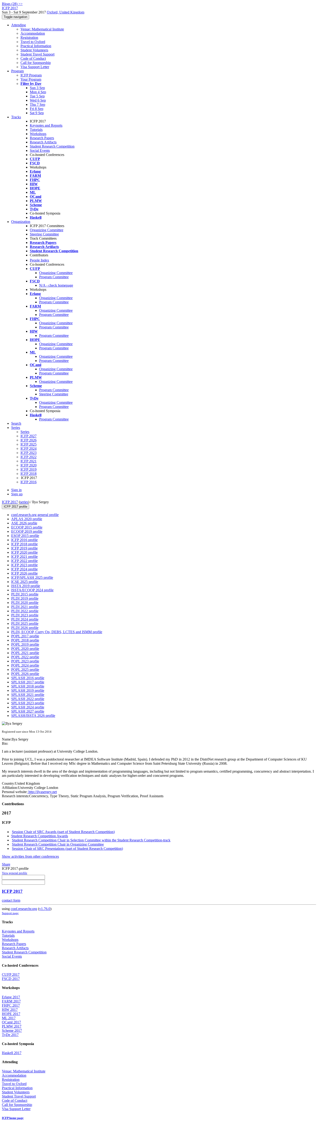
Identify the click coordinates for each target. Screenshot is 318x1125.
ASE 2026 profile (24, 523)
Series (24, 432)
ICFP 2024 (28, 448)
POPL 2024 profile (25, 665)
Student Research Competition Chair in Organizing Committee (58, 844)
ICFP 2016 (28, 482)
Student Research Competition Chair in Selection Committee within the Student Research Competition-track (91, 840)
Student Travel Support (37, 54)
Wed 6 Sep (38, 100)
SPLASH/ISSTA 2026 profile (33, 716)
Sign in (16, 490)
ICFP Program (31, 75)
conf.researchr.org (24, 909)
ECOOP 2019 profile (26, 531)
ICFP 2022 (28, 457)
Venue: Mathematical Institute (42, 29)
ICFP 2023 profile (24, 565)
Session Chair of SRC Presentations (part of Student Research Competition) (67, 848)
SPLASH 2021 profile (27, 695)
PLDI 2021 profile (24, 607)
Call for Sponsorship (35, 63)
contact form (11, 900)
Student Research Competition (52, 146)
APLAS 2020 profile (26, 519)
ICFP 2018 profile (24, 544)
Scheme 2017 (12, 1030)
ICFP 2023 (28, 453)
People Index (39, 260)
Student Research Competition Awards (39, 836)
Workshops (38, 134)
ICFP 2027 (28, 436)
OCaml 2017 (11, 1022)
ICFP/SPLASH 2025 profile (32, 577)
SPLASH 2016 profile (27, 678)
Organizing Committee (46, 230)
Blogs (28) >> (12, 4)
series (24, 502)
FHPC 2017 (11, 1005)
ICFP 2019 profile (24, 548)
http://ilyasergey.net (42, 792)
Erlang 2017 (11, 997)
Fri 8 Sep (36, 109)
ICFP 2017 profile (15, 506)
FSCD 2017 (11, 979)
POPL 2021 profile (25, 653)
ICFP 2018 (28, 474)
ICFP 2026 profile (24, 573)
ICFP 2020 (28, 465)
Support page (10, 913)
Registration (29, 38)
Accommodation (32, 33)
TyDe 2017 (10, 1035)
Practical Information (35, 46)
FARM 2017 (11, 1001)
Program (17, 71)
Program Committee (54, 277)
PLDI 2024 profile (24, 619)
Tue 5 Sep (37, 96)
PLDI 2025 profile (24, 623)
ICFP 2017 (10, 502)
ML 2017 (9, 1018)
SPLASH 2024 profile (27, 707)
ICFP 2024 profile (24, 569)
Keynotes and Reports (46, 125)
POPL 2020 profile (25, 649)
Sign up (17, 494)
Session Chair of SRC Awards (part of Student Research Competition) (63, 832)
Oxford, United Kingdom (65, 12)
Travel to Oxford (32, 42)
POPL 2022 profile (25, 657)
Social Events (40, 150)
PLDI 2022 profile (24, 611)
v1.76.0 (44, 909)
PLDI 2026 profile (24, 628)
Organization (20, 222)
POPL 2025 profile (25, 670)
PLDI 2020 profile (24, 603)
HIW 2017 (10, 1010)
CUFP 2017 (11, 974)
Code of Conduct (33, 58)
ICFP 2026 (28, 440)
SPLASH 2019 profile (27, 690)
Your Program (30, 79)
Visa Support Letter (34, 67)
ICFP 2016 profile (24, 540)
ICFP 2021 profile (24, 557)
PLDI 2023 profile (24, 615)
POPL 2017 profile (25, 636)
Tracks (16, 117)
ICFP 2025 (28, 444)
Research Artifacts (43, 142)
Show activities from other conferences (30, 856)
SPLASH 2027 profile (27, 711)
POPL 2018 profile (25, 640)
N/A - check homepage (56, 285)
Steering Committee (44, 234)
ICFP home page (13, 1118)
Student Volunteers (34, 50)
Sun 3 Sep (37, 88)
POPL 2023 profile (25, 661)
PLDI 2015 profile (24, 594)
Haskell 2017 (11, 1053)
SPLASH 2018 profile (27, 686)
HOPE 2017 (11, 1014)
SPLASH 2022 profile (27, 699)
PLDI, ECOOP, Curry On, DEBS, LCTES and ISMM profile (56, 632)
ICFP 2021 (28, 461)
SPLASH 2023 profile (27, 703)
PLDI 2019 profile (24, 598)
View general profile (14, 873)
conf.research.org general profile (35, 515)
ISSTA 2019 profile (25, 586)
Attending (18, 25)
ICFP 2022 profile (24, 561)
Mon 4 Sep (38, 92)
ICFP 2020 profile (24, 552)
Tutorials (36, 130)
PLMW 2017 (11, 1026)
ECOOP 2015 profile (26, 527)
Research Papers (42, 138)
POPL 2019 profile (25, 644)
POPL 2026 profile (25, 674)
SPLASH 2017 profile (27, 682)
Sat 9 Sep (37, 113)
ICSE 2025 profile (24, 582)
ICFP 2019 (28, 469)
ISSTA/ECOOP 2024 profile (32, 590)
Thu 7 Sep (37, 104)
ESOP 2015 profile (25, 536)
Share (6, 864)
